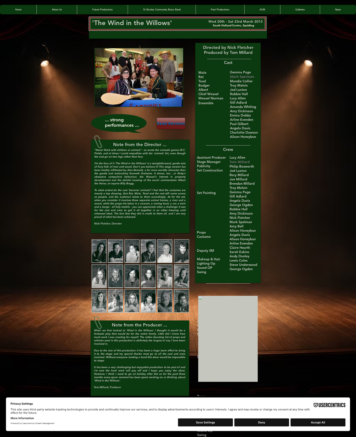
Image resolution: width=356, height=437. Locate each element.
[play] (175, 103)
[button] (138, 77)
